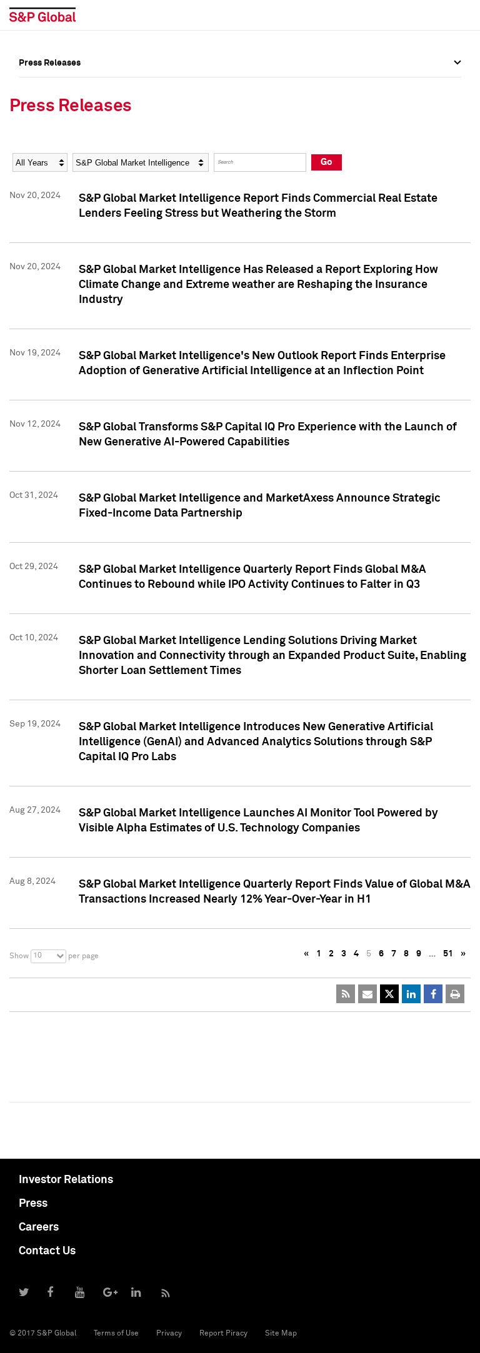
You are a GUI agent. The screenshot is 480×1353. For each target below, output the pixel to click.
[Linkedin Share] (411, 993)
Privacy (169, 1333)
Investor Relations (66, 1180)
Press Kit (37, 200)
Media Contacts (50, 145)
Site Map (281, 1333)
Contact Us (47, 1251)
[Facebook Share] (433, 993)
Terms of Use (116, 1333)
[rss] (345, 993)
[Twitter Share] (389, 993)
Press (33, 1203)
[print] (455, 993)
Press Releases (50, 118)
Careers (39, 1227)
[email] (367, 993)
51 (448, 953)
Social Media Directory (65, 173)
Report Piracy (223, 1333)
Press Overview (50, 90)
